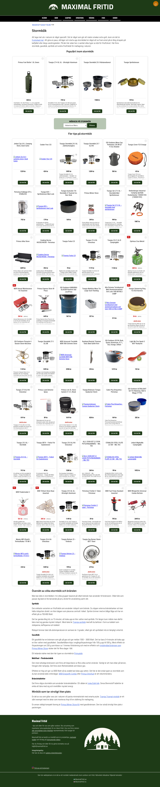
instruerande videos (53, 740)
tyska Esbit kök (93, 683)
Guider (115, 18)
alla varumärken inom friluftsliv (42, 731)
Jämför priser (137, 321)
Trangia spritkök (79, 622)
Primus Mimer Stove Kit (70, 704)
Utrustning (80, 18)
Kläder (44, 18)
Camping (68, 18)
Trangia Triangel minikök (109, 696)
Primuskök (78, 653)
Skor (56, 18)
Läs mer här (28, 111)
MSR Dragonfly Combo (68, 674)
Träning (91, 18)
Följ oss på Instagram (41, 768)
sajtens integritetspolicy (54, 753)
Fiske (103, 18)
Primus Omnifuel (87, 674)
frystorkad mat (38, 40)
